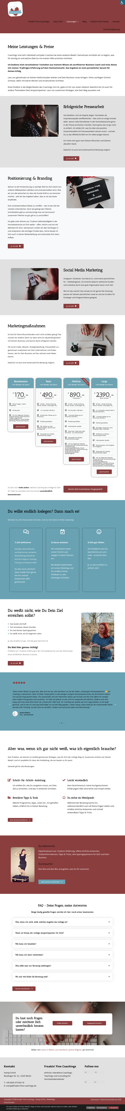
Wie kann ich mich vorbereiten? (29, 955)
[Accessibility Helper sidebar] (122, 2)
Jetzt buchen (20, 426)
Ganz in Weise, (48, 1049)
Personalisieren (102, 1107)
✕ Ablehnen (91, 1107)
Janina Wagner (75, 1049)
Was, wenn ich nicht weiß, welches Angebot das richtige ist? (41, 922)
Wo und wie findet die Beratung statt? (31, 976)
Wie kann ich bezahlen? (25, 944)
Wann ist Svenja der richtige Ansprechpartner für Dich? (39, 933)
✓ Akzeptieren (113, 1107)
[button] (10, 705)
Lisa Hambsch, (62, 1049)
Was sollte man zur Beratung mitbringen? (33, 966)
